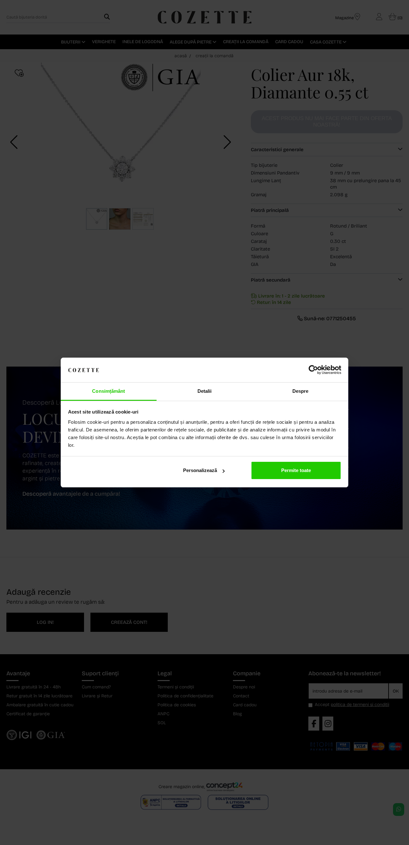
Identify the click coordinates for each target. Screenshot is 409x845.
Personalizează (200, 470)
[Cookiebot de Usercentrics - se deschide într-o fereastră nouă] (313, 370)
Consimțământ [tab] (108, 391)
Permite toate (296, 470)
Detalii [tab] (204, 391)
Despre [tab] (300, 391)
